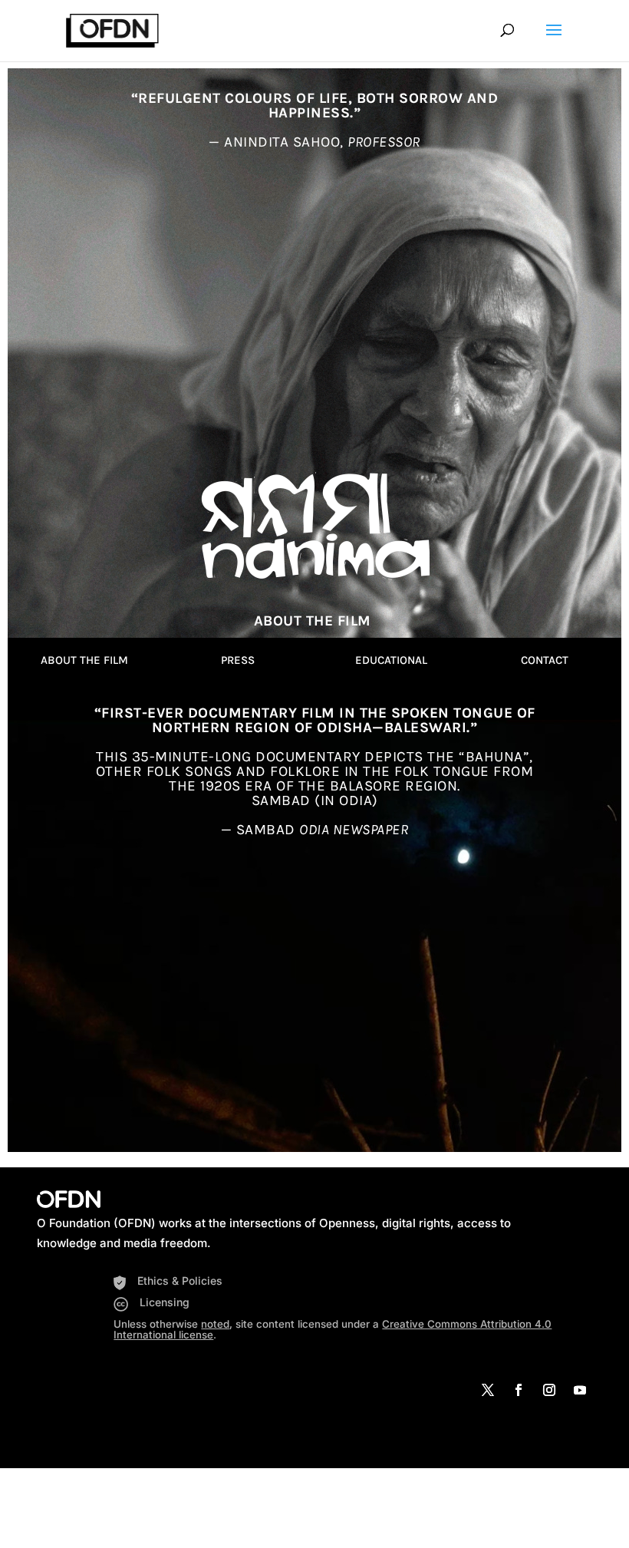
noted (215, 1324)
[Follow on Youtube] (580, 1390)
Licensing (164, 1302)
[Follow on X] (488, 1390)
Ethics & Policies (179, 1280)
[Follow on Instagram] (549, 1390)
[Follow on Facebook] (518, 1390)
